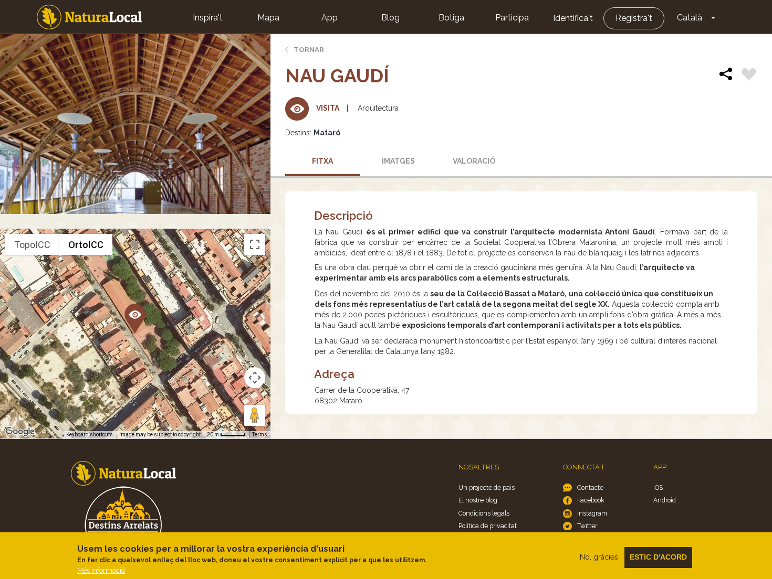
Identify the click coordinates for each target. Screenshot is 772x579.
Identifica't (573, 18)
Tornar (309, 49)
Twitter (587, 526)
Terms (259, 434)
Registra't (633, 18)
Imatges (398, 161)
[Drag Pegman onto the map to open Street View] (254, 415)
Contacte (590, 487)
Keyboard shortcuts (89, 434)
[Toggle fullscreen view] (254, 244)
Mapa (268, 18)
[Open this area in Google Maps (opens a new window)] (20, 431)
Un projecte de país (486, 487)
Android (664, 500)
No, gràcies (599, 557)
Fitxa (322, 161)
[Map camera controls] (254, 377)
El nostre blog (477, 500)
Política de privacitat (487, 526)
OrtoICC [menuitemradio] (85, 244)
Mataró (327, 132)
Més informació (101, 570)
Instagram (592, 513)
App (329, 18)
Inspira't (208, 18)
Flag (748, 75)
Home (89, 17)
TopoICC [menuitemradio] (32, 244)
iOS (658, 487)
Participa (512, 18)
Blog (390, 18)
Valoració (474, 161)
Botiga (451, 18)
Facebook (590, 500)
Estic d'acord (658, 557)
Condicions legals (483, 513)
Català (689, 18)
